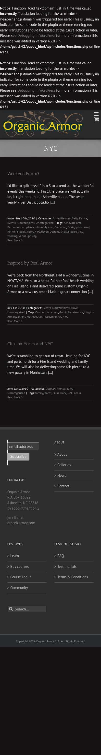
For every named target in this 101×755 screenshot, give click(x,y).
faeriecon (60, 227)
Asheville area (62, 218)
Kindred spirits (26, 223)
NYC (37, 231)
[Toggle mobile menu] (96, 114)
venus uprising (28, 236)
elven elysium (44, 227)
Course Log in (20, 577)
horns (47, 393)
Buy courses (19, 566)
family (39, 393)
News (61, 475)
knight (21, 316)
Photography (64, 388)
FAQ (60, 555)
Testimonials (66, 566)
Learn (14, 555)
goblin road (82, 227)
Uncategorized (44, 223)
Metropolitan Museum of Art (44, 316)
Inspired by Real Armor (29, 263)
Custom (40, 312)
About (62, 454)
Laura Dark (59, 393)
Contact (63, 486)
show (64, 231)
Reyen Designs (50, 231)
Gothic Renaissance (71, 312)
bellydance (28, 227)
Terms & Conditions (72, 577)
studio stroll (75, 231)
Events (11, 223)
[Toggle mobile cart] (96, 119)
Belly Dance (79, 218)
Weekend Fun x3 (23, 173)
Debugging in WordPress (36, 35)
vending (12, 236)
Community (19, 587)
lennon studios (16, 231)
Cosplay (50, 388)
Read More (13, 240)
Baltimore (13, 227)
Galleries (64, 464)
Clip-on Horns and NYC (30, 343)
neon (30, 231)
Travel (75, 308)
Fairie (70, 227)
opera (77, 393)
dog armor (52, 312)
